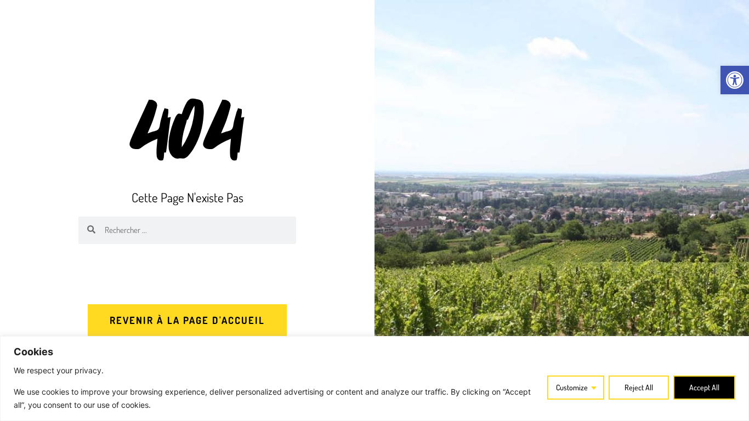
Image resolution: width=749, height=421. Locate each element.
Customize (572, 387)
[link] (734, 80)
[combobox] (195, 230)
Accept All (704, 387)
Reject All (639, 387)
